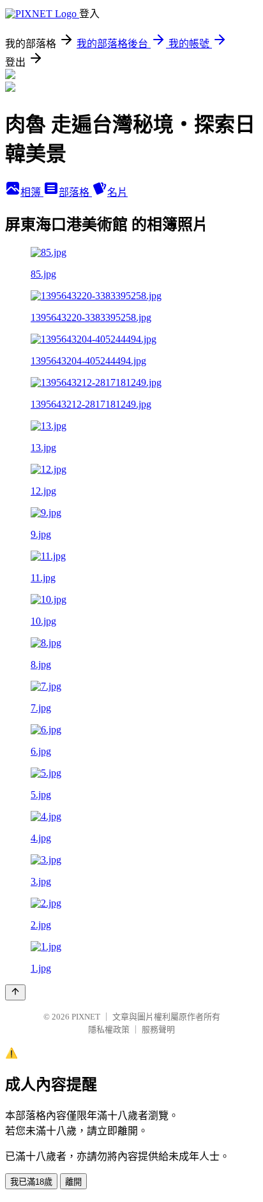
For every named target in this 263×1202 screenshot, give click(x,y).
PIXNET (85, 1016)
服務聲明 (158, 1029)
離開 (73, 1182)
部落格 (75, 192)
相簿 (31, 192)
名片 (117, 192)
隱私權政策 (109, 1029)
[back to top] (15, 992)
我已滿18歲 (31, 1182)
